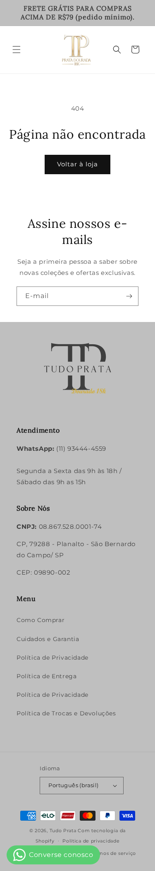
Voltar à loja (77, 164)
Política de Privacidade (52, 657)
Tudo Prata (63, 830)
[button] (16, 49)
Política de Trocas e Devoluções (66, 713)
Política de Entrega (46, 676)
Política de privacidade (90, 841)
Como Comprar (40, 620)
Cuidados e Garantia (48, 639)
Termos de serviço (113, 853)
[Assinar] (129, 296)
